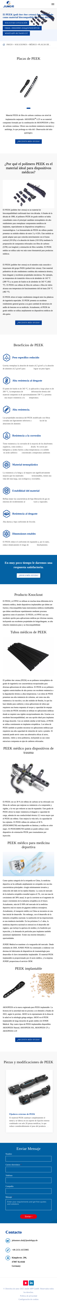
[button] (28, 108)
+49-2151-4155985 (20, 1250)
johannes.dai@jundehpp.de (25, 1240)
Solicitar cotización (16, 23)
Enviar (28, 1216)
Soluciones (21, 45)
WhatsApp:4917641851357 (16, 33)
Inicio (10, 45)
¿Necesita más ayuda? (28, 141)
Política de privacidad (28, 1296)
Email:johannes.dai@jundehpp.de (22, 28)
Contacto (14, 1232)
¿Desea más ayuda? (28, 575)
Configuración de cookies (28, 1299)
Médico (33, 45)
